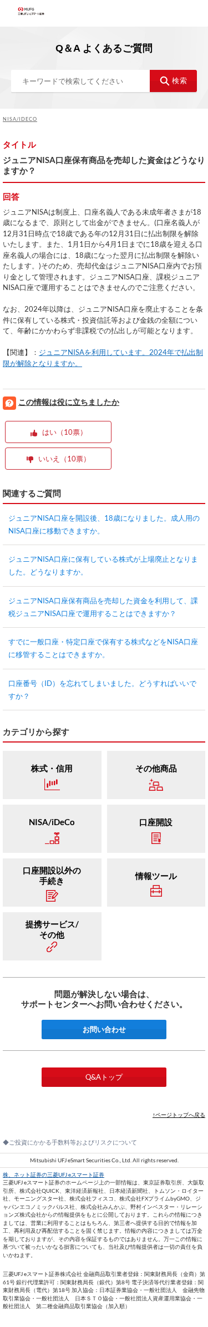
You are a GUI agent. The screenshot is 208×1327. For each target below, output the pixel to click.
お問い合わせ (104, 1029)
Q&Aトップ (104, 1076)
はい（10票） (64, 432)
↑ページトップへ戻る (179, 1114)
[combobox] (104, 81)
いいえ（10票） (64, 458)
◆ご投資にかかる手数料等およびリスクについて (70, 1142)
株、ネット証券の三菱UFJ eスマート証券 (53, 1174)
